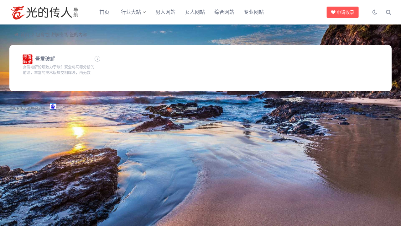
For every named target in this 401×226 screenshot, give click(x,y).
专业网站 (254, 12)
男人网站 (165, 12)
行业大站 (131, 12)
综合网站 (224, 12)
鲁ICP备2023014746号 (29, 108)
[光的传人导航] (43, 12)
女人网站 (195, 12)
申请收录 (345, 12)
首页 (104, 12)
